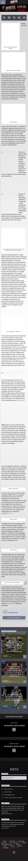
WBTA (14, 769)
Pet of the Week (14, 843)
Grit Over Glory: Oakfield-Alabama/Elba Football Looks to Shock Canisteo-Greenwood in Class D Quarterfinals (14, 645)
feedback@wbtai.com (9, 794)
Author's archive (14, 617)
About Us (20, 846)
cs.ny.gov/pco (21, 400)
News (3, 635)
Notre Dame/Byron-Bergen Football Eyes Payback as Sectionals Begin (14, 696)
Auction (12, 846)
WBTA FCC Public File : (7, 813)
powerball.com (11, 603)
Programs (5, 848)
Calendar (17, 844)
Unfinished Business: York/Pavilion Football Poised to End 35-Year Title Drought (14, 671)
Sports (5, 846)
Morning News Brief (14, 725)
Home (4, 841)
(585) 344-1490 (8, 792)
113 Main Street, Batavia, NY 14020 (13, 797)
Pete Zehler (5, 655)
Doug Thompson (10, 613)
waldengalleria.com (6, 513)
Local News (12, 841)
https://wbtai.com (8, 789)
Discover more (5, 828)
